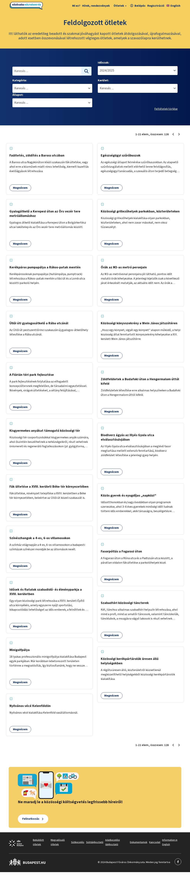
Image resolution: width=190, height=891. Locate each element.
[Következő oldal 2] (179, 134)
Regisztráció (155, 6)
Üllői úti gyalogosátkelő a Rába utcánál (38, 323)
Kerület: (103, 80)
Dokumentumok (138, 842)
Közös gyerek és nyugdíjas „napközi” (128, 495)
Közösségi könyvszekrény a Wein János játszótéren (139, 323)
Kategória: (19, 80)
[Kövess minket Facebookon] (27, 865)
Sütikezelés (77, 842)
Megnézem (20, 188)
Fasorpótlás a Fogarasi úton (121, 551)
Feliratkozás (30, 819)
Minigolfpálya (19, 650)
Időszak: (103, 63)
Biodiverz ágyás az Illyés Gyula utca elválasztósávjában (127, 437)
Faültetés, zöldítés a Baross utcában (36, 155)
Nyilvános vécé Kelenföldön (30, 706)
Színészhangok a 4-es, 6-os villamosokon (39, 538)
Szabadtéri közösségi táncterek (125, 603)
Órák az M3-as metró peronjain (124, 267)
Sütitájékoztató (94, 842)
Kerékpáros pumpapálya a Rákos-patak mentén (45, 267)
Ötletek (119, 6)
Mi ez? (76, 6)
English (175, 6)
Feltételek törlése (166, 109)
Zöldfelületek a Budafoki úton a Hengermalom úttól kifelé (140, 381)
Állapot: (17, 95)
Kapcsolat (154, 842)
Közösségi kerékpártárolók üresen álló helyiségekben (129, 661)
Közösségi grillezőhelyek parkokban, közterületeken (140, 211)
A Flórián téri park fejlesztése (31, 374)
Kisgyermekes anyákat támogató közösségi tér (44, 430)
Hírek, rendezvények (96, 6)
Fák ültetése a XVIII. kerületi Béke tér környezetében (49, 486)
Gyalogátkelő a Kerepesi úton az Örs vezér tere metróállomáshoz (44, 213)
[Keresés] (86, 71)
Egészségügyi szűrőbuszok (120, 155)
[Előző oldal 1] (173, 134)
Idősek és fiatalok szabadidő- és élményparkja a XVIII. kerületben (45, 591)
